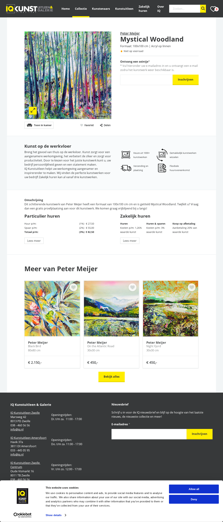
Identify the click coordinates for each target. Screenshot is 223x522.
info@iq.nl (17, 429)
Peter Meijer (130, 33)
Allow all (194, 489)
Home (65, 9)
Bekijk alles (112, 376)
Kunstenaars (101, 9)
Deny (194, 499)
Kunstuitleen (124, 9)
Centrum (16, 467)
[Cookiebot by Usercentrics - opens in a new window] (22, 515)
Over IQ (160, 9)
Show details (53, 515)
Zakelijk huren (144, 9)
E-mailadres (121, 424)
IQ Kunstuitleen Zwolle (25, 413)
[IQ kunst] (29, 8)
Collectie (81, 9)
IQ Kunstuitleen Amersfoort (28, 438)
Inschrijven (185, 79)
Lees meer (34, 241)
